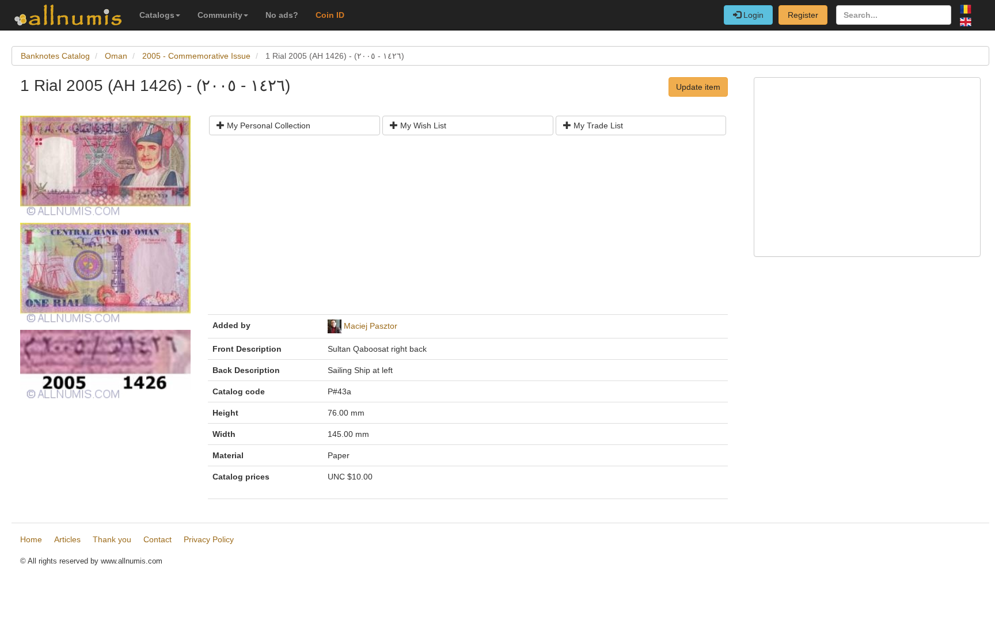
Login (752, 15)
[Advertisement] (467, 229)
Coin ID (330, 15)
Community (220, 15)
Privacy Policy (209, 539)
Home (31, 539)
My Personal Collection (267, 125)
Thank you (112, 539)
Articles (67, 539)
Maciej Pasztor (370, 325)
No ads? (281, 15)
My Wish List (422, 125)
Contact (157, 539)
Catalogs (156, 15)
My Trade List (597, 125)
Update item (698, 87)
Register (803, 15)
